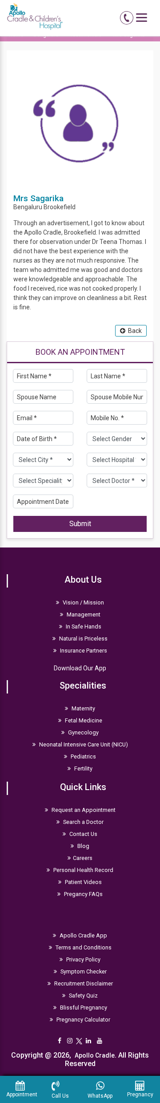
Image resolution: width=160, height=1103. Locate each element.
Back (133, 330)
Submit (80, 523)
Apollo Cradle (95, 1055)
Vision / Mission (82, 602)
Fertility (82, 768)
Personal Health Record (82, 870)
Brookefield (60, 207)
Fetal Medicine (83, 720)
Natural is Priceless (83, 638)
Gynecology (83, 732)
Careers (82, 858)
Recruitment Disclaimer (83, 983)
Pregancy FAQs (83, 894)
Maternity (82, 708)
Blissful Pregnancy (83, 1007)
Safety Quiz (83, 995)
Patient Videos (83, 882)
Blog (82, 846)
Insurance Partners (83, 650)
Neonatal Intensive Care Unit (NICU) (83, 744)
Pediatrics (82, 756)
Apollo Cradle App (82, 935)
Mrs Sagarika (38, 198)
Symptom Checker (83, 971)
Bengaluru (27, 207)
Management (82, 614)
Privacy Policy (82, 959)
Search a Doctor (83, 822)
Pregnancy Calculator (82, 1019)
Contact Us (82, 834)
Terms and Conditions (83, 947)
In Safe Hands (82, 626)
